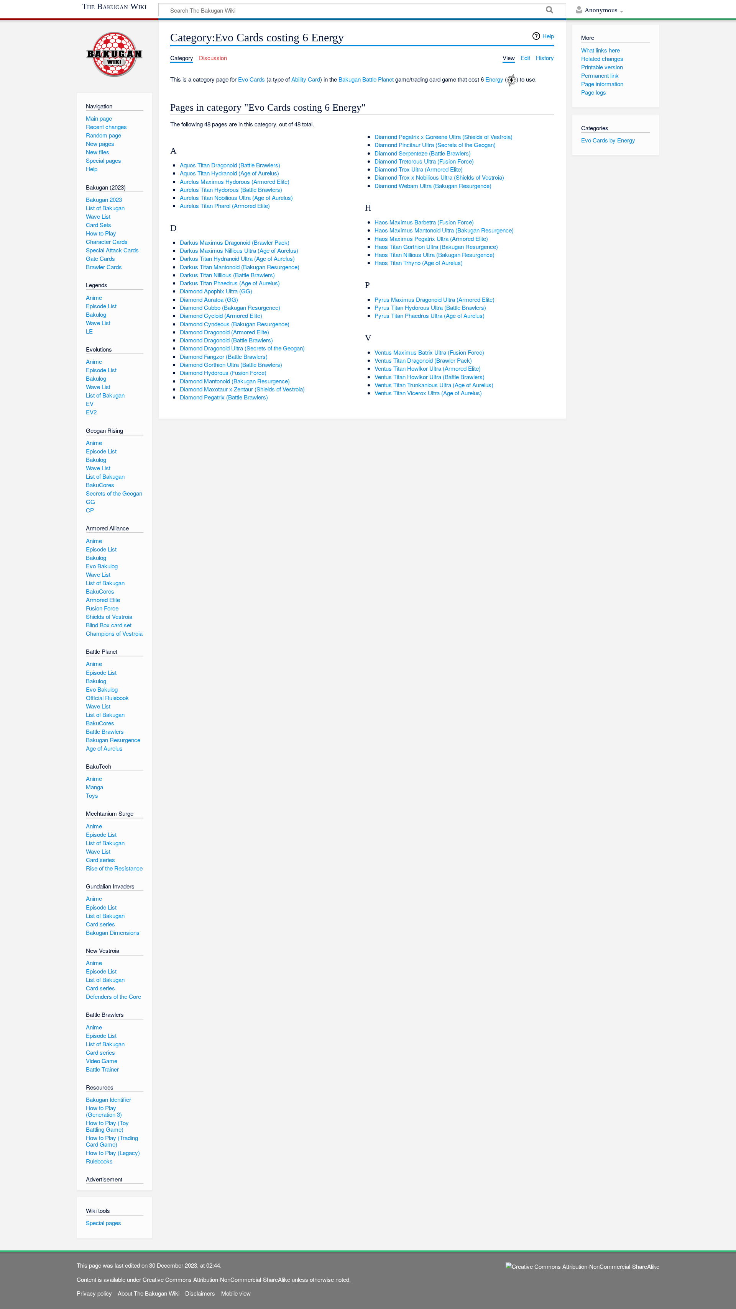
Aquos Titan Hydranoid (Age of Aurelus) (229, 173)
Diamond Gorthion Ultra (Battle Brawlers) (231, 364)
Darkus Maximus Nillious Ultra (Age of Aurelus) (239, 250)
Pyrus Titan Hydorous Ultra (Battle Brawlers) (430, 307)
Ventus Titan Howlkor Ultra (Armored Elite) (428, 368)
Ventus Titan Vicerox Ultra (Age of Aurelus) (428, 393)
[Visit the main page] (114, 55)
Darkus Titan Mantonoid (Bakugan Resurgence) (239, 267)
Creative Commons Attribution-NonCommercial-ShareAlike (216, 1279)
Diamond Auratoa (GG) (209, 299)
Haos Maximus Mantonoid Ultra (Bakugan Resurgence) (444, 230)
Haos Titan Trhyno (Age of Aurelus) (419, 263)
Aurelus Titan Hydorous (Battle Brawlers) (231, 189)
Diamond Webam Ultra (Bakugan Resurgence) (433, 186)
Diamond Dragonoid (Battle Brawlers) (226, 340)
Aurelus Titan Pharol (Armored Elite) (225, 205)
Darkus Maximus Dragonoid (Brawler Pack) (234, 242)
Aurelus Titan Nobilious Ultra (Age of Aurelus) (236, 197)
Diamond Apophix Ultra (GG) (216, 291)
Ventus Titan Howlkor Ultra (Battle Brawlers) (430, 377)
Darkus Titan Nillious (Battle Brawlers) (227, 275)
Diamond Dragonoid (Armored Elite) (224, 332)
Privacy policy (94, 1293)
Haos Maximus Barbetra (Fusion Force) (424, 222)
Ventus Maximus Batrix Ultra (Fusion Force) (429, 352)
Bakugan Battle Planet (366, 79)
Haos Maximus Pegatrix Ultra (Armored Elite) (431, 238)
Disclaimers (200, 1293)
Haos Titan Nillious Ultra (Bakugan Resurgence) (435, 254)
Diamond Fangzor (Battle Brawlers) (224, 356)
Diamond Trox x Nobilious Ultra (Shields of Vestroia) (439, 177)
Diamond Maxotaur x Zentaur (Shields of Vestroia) (242, 389)
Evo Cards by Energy (608, 140)
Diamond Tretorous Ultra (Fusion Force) (424, 161)
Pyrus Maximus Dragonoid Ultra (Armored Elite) (435, 299)
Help (548, 36)
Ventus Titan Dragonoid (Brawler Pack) (423, 360)
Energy (494, 79)
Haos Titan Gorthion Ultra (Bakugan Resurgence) (436, 246)
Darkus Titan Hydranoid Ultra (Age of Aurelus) (237, 258)
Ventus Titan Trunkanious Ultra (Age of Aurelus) (434, 385)
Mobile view (236, 1293)
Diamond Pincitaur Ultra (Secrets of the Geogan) (435, 145)
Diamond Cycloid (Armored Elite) (221, 315)
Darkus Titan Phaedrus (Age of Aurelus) (230, 283)
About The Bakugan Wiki (148, 1293)
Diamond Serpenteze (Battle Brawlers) (423, 153)
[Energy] (511, 79)
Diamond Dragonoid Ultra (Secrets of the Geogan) (242, 348)
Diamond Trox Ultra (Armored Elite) (419, 169)
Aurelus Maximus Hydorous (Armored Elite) (234, 181)
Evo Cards (251, 79)
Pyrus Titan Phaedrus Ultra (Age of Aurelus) (430, 315)
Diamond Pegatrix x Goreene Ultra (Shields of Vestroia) (444, 137)
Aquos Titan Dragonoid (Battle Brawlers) (230, 165)
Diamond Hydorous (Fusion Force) (223, 372)
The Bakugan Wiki (114, 6)
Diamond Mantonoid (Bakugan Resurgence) (235, 381)
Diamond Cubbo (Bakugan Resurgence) (230, 307)
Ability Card (305, 79)
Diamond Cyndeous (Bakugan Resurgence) (234, 324)
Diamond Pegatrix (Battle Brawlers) (224, 397)
